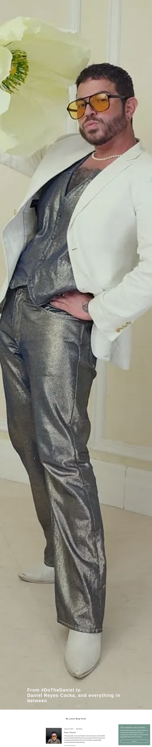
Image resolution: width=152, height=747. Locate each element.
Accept (134, 741)
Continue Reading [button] (69, 745)
